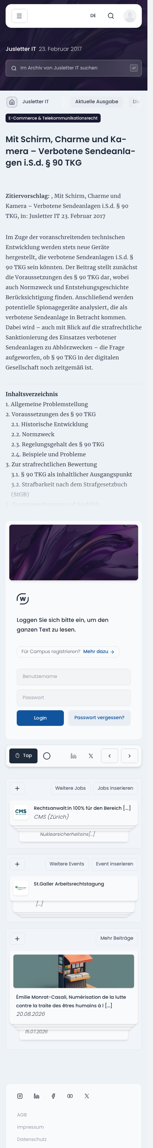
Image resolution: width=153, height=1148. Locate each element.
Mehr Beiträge (116, 938)
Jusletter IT (35, 101)
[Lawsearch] (134, 68)
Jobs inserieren (115, 788)
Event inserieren (114, 864)
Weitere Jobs (70, 788)
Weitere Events (67, 864)
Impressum (30, 1127)
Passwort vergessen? (99, 718)
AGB (22, 1115)
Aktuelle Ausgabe (96, 101)
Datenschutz (32, 1139)
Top (27, 756)
